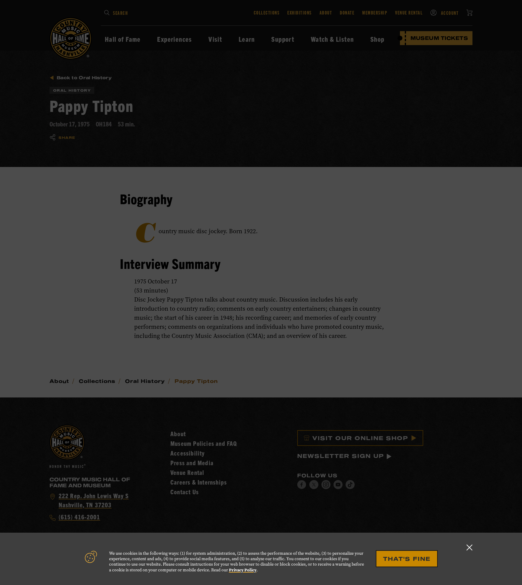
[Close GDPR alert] (469, 547)
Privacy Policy (242, 570)
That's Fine (406, 558)
